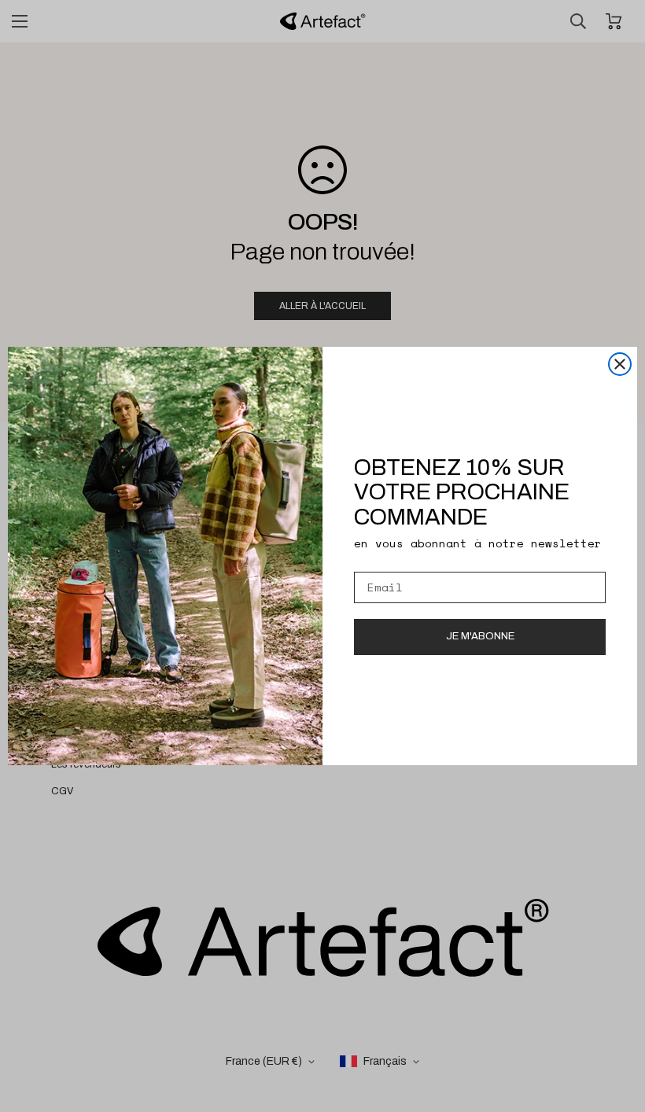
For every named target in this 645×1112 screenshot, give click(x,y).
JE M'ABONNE (480, 636)
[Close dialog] (620, 364)
